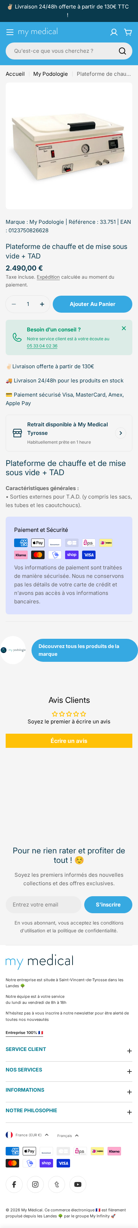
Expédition (48, 277)
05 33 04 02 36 (42, 345)
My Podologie (50, 73)
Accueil (15, 73)
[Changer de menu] (10, 32)
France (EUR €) (29, 1135)
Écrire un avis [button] (69, 740)
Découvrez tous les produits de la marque (79, 650)
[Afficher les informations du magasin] (120, 433)
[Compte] (114, 32)
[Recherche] (122, 51)
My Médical (31, 1209)
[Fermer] (124, 328)
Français (64, 1135)
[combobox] (69, 50)
